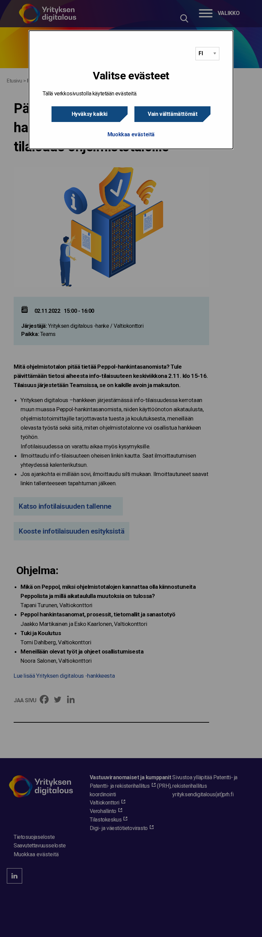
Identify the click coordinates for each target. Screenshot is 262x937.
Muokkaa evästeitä (131, 134)
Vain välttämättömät (172, 114)
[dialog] (131, 90)
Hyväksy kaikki (89, 114)
